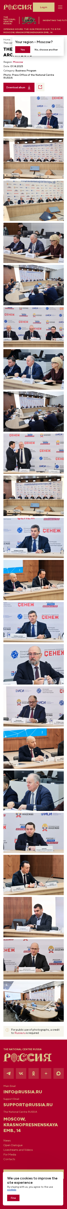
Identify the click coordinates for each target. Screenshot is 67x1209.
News (7, 1140)
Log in (43, 7)
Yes (23, 49)
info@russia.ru (22, 1091)
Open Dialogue (13, 1145)
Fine (13, 1197)
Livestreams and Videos (18, 1150)
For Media (9, 1154)
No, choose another (46, 49)
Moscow (18, 62)
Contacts (9, 1159)
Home (6, 39)
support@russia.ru (28, 1104)
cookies (11, 1189)
